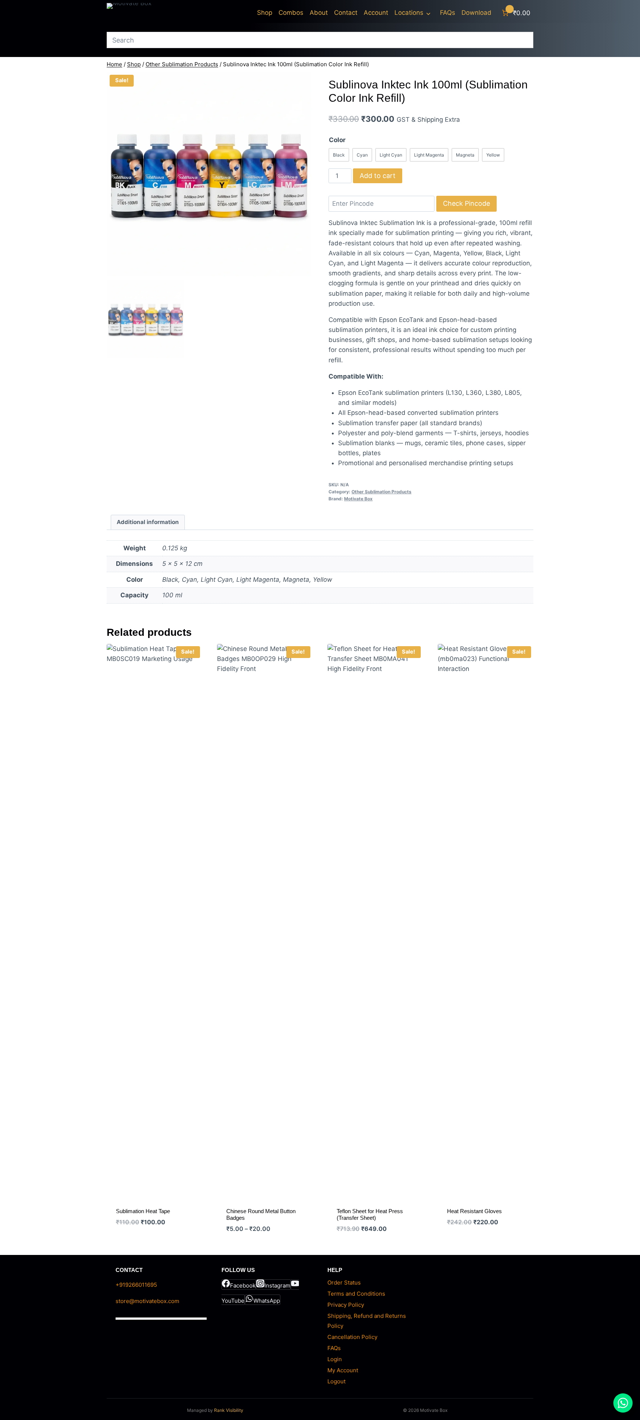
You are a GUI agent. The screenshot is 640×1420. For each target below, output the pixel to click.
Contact (345, 12)
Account (376, 12)
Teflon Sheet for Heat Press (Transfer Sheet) (370, 1214)
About (319, 12)
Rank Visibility (228, 1410)
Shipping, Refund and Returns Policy (366, 1320)
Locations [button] (408, 12)
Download (476, 12)
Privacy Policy (345, 1304)
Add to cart (378, 175)
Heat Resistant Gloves (474, 1211)
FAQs (447, 12)
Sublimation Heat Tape (143, 1211)
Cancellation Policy (352, 1336)
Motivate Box (358, 498)
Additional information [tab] (148, 522)
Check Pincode (466, 203)
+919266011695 (136, 1284)
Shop (264, 12)
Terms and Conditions (356, 1293)
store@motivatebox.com (147, 1301)
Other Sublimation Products (381, 491)
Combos (291, 12)
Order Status (344, 1282)
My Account (342, 1370)
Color (337, 140)
